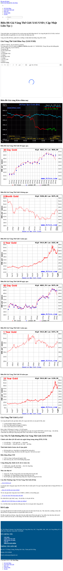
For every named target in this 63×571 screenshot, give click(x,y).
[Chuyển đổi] (1, 483)
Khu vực (6, 11)
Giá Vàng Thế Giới (9, 10)
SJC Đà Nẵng (7, 8)
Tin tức (6, 14)
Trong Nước (7, 12)
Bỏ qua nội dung (5, 1)
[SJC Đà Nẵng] (9, 3)
